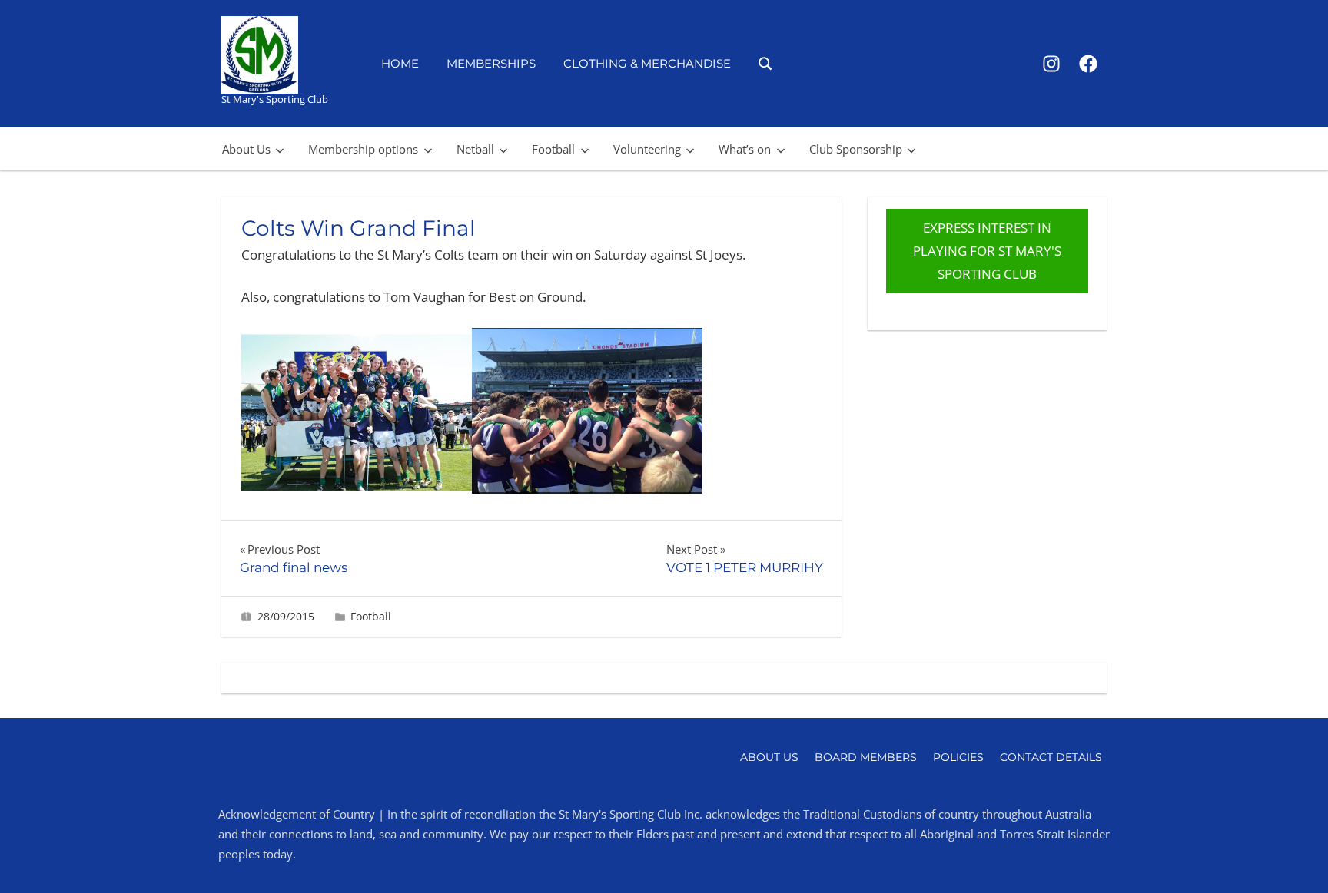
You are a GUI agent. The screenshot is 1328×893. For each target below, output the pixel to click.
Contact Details (1051, 757)
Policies (958, 757)
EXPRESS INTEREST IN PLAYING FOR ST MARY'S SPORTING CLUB (987, 251)
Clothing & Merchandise (647, 63)
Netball (475, 149)
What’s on (745, 149)
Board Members (866, 757)
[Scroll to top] (1291, 856)
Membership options (363, 149)
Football (553, 149)
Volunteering (647, 149)
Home (400, 63)
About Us (246, 149)
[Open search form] (766, 62)
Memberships (491, 63)
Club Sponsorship (855, 149)
